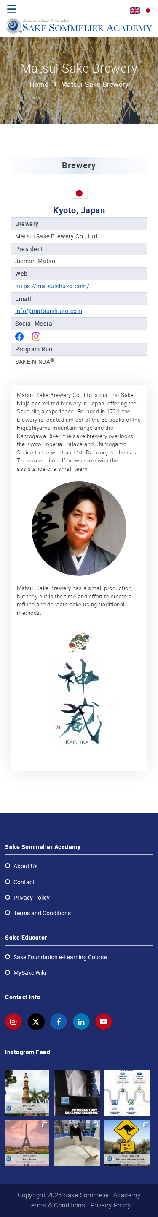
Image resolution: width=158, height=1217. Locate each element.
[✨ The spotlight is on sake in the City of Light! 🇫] (26, 1143)
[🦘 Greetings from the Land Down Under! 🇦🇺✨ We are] (127, 1143)
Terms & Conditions (56, 1205)
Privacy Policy (111, 1205)
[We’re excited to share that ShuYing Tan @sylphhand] (77, 1143)
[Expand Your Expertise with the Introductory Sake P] (77, 1093)
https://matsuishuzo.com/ (52, 286)
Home (38, 84)
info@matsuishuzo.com (48, 311)
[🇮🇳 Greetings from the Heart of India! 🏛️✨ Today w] (26, 1093)
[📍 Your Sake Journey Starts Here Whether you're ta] (127, 1093)
